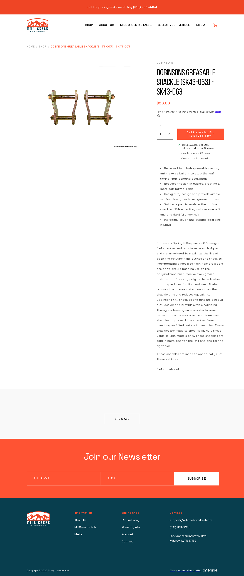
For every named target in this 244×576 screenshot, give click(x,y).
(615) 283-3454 (180, 527)
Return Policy (130, 520)
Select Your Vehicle (174, 25)
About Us (106, 25)
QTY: (159, 125)
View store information (196, 158)
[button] (215, 25)
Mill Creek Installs (135, 25)
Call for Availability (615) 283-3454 (201, 134)
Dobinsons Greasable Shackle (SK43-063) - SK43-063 (90, 46)
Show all (122, 419)
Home (31, 46)
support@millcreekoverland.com (191, 520)
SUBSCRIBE (196, 478)
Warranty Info (131, 527)
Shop (89, 25)
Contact (127, 541)
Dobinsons (165, 62)
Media (200, 25)
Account (127, 534)
